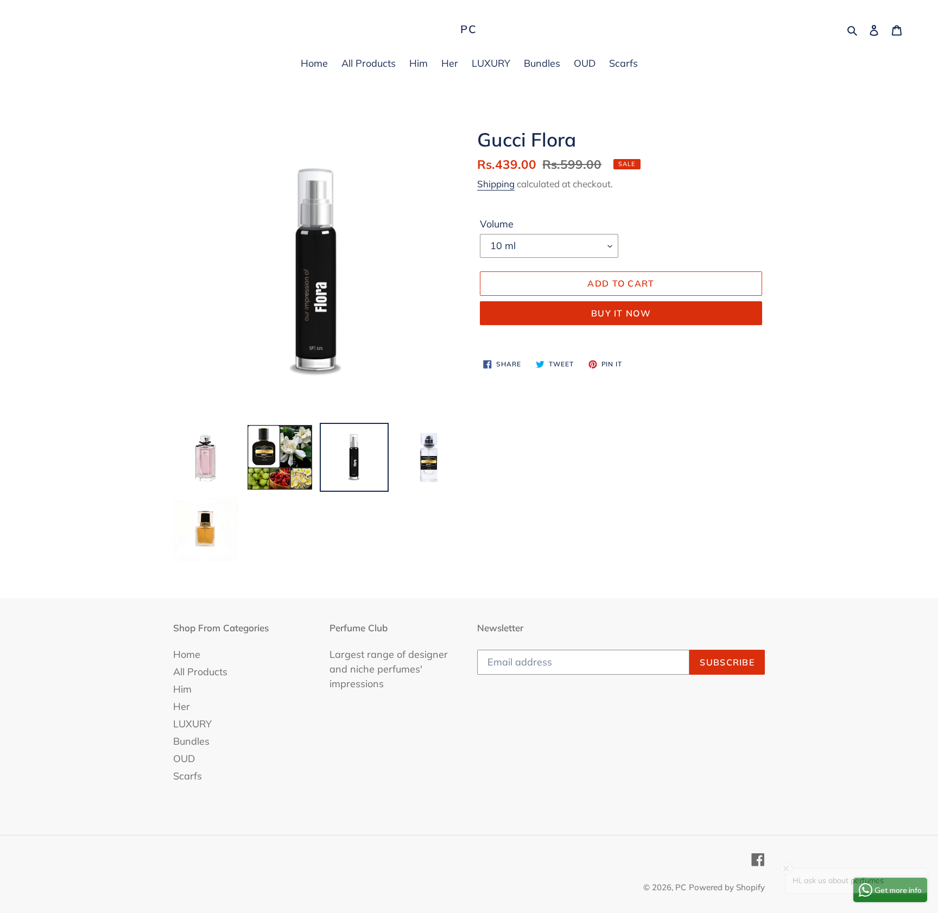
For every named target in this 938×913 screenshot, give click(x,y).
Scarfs (187, 776)
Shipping (496, 183)
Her (181, 706)
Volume (497, 224)
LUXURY (192, 724)
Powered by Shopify (727, 887)
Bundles (191, 741)
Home (186, 654)
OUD (184, 758)
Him (182, 689)
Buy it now (621, 313)
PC (468, 29)
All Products (200, 671)
